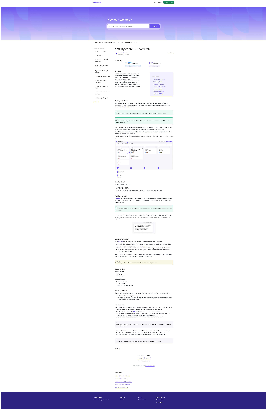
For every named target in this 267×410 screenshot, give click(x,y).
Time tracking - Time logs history (101, 87)
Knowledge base (110, 42)
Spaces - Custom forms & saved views (101, 60)
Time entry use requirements (102, 76)
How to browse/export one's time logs (102, 93)
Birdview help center (99, 42)
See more (96, 102)
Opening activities (159, 91)
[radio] (140, 358)
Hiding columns (158, 89)
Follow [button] (170, 52)
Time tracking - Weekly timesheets (100, 81)
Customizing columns (160, 86)
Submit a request (149, 365)
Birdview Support (122, 53)
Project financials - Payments (122, 384)
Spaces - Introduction (100, 51)
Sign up (160, 2)
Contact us (122, 399)
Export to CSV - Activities (121, 379)
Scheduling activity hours (121, 387)
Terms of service (160, 399)
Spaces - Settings (99, 55)
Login (155, 2)
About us (122, 397)
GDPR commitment (160, 397)
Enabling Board (158, 82)
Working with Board (159, 79)
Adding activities (158, 93)
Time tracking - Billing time (102, 98)
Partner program (142, 399)
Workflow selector (159, 84)
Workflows (125, 107)
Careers (140, 397)
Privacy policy (159, 402)
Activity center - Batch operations (123, 381)
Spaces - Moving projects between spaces (101, 66)
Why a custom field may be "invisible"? (102, 71)
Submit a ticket (169, 2)
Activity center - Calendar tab (122, 376)
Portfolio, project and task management (127, 42)
